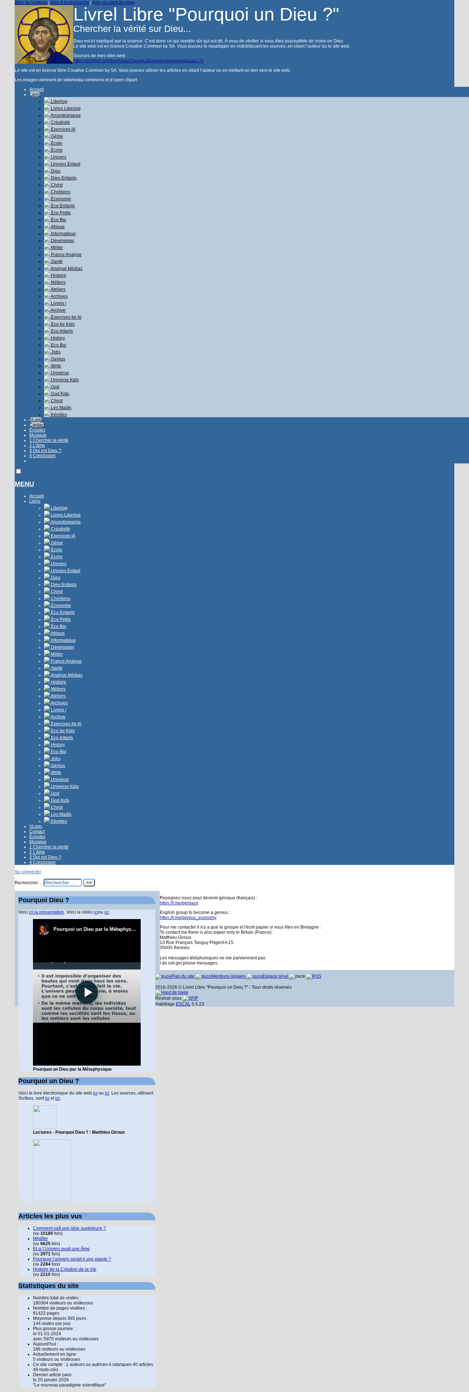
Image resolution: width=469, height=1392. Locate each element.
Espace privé (275, 976)
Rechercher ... (29, 882)
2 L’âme (37, 445)
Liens (34, 94)
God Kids (59, 393)
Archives (59, 296)
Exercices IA (62, 129)
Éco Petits (60, 212)
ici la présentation (46, 912)
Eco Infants (61, 331)
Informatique (63, 233)
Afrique (57, 226)
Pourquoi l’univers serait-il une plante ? (72, 1259)
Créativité (60, 122)
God (54, 386)
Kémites (58, 414)
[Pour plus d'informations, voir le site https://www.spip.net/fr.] (190, 998)
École (56, 143)
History (57, 338)
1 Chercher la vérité (49, 440)
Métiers (58, 282)
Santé (56, 261)
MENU (24, 484)
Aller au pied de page (113, 2)
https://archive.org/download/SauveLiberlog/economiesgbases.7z (138, 60)
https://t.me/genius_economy (188, 917)
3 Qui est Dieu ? (45, 450)
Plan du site (183, 976)
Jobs (55, 352)
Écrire (56, 150)
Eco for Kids (62, 324)
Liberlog (58, 101)
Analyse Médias (66, 268)
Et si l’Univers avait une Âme (61, 1248)
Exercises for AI (65, 317)
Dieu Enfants (63, 178)
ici (96, 912)
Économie (60, 198)
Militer (56, 247)
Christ (56, 185)
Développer (62, 240)
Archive (58, 310)
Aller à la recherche (69, 2)
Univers (58, 157)
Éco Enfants (62, 205)
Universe (59, 372)
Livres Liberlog (65, 108)
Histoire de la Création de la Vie (64, 1269)
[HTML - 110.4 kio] (44, 1127)
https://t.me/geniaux (179, 903)
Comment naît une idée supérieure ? (69, 1228)
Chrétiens (60, 192)
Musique (38, 435)
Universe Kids (64, 379)
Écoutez (37, 430)
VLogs (35, 419)
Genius (57, 359)
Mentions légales (229, 976)
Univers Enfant (65, 164)
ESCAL (183, 1004)
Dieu (55, 171)
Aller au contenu (31, 2)
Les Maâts (60, 407)
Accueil (36, 89)
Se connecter (28, 871)
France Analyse (66, 254)
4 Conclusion (42, 455)
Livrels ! (58, 303)
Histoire (58, 275)
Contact (37, 424)
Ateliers (58, 289)
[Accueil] (44, 62)
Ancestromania (65, 115)
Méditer (40, 1238)
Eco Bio (58, 345)
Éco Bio (58, 219)
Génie (56, 136)
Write (55, 366)
